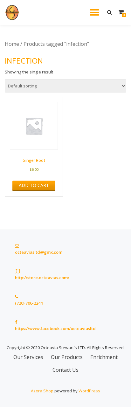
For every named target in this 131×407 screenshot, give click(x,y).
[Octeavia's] (14, 12)
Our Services (28, 357)
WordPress (89, 391)
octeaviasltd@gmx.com (38, 252)
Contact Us (65, 369)
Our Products (67, 357)
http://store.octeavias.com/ (42, 277)
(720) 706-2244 (29, 303)
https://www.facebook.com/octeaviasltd (55, 328)
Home (12, 43)
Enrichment (104, 357)
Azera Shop (42, 391)
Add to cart (34, 185)
